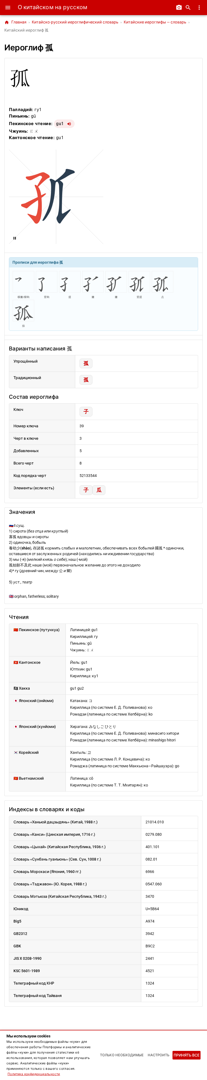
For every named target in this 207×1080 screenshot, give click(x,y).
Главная (15, 22)
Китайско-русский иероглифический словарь (75, 22)
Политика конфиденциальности (34, 1074)
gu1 (60, 123)
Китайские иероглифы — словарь (155, 22)
